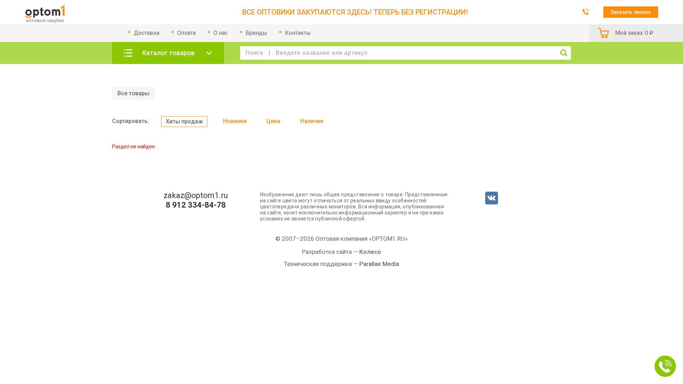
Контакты (298, 33)
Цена (273, 121)
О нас (220, 33)
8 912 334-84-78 (196, 205)
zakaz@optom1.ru (196, 195)
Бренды (256, 33)
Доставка (146, 33)
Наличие (311, 121)
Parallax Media (379, 263)
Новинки (235, 121)
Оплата (186, 33)
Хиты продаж (184, 121)
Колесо (370, 251)
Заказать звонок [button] (630, 12)
